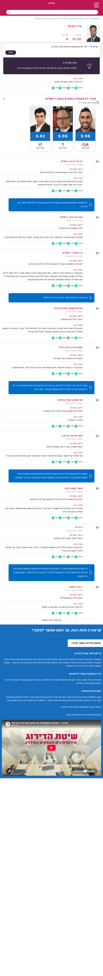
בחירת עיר (89, 103)
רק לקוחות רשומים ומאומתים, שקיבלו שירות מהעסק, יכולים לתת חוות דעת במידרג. (52, 205)
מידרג (51, 3)
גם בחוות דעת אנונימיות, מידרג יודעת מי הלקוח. (65, 298)
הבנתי (10, 52)
